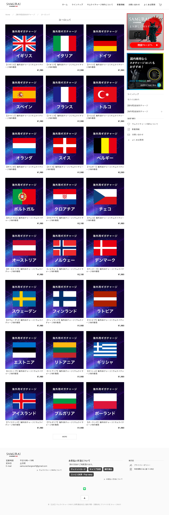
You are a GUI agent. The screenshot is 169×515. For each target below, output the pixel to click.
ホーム (65, 5)
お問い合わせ (134, 5)
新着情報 (121, 5)
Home (7, 15)
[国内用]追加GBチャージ (137, 105)
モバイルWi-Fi (133, 100)
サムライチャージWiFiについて (100, 5)
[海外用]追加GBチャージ (137, 111)
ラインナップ (77, 5)
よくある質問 (149, 5)
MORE (64, 437)
